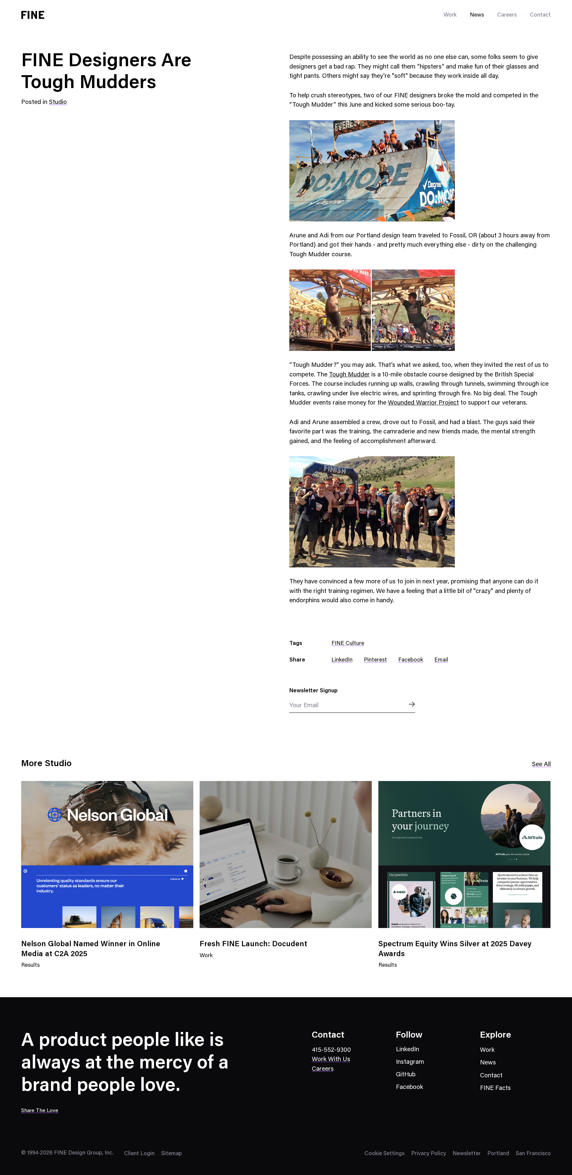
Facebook (410, 660)
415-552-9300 (331, 1050)
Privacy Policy (428, 1154)
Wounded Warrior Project (423, 403)
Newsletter (467, 1154)
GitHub (405, 1075)
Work (206, 960)
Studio (58, 102)
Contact (540, 15)
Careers (507, 15)
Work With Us (331, 1059)
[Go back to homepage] (32, 15)
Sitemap (171, 1154)
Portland (498, 1154)
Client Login (139, 1154)
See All (541, 764)
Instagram (410, 1062)
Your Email (303, 706)
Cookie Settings (384, 1154)
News (477, 15)
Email (441, 660)
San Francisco (533, 1154)
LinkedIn (342, 660)
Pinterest (375, 660)
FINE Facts (495, 1088)
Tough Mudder (349, 375)
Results (30, 969)
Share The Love (39, 1110)
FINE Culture (347, 644)
